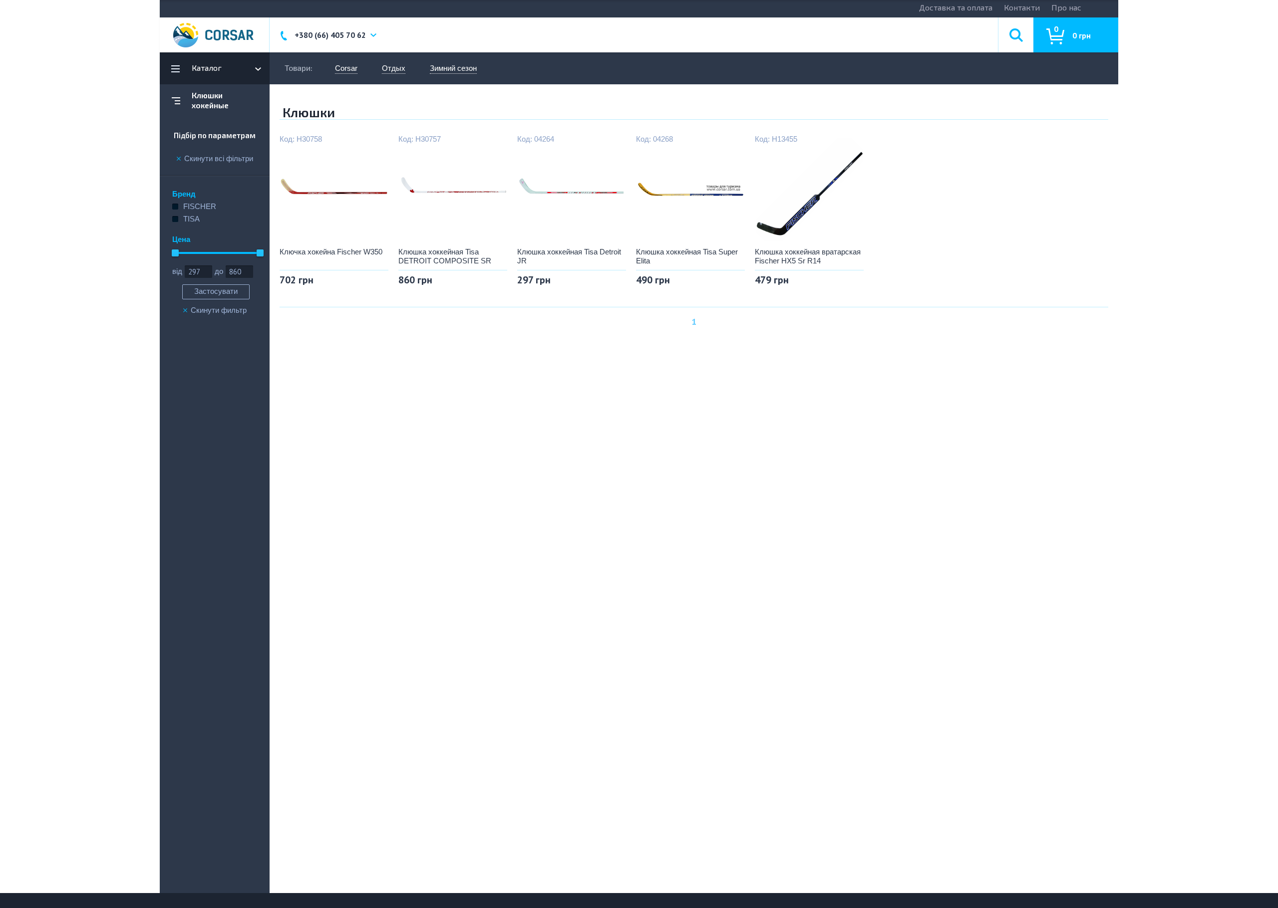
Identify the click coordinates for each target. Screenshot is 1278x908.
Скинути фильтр (219, 310)
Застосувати (216, 291)
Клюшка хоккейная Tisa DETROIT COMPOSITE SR (444, 256)
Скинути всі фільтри (218, 159)
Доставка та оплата (955, 7)
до (219, 271)
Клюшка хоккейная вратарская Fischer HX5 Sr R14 (808, 256)
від (177, 271)
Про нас (1066, 7)
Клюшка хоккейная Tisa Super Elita (687, 256)
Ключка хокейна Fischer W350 (331, 251)
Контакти (1022, 7)
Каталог (207, 67)
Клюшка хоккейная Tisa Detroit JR (569, 256)
